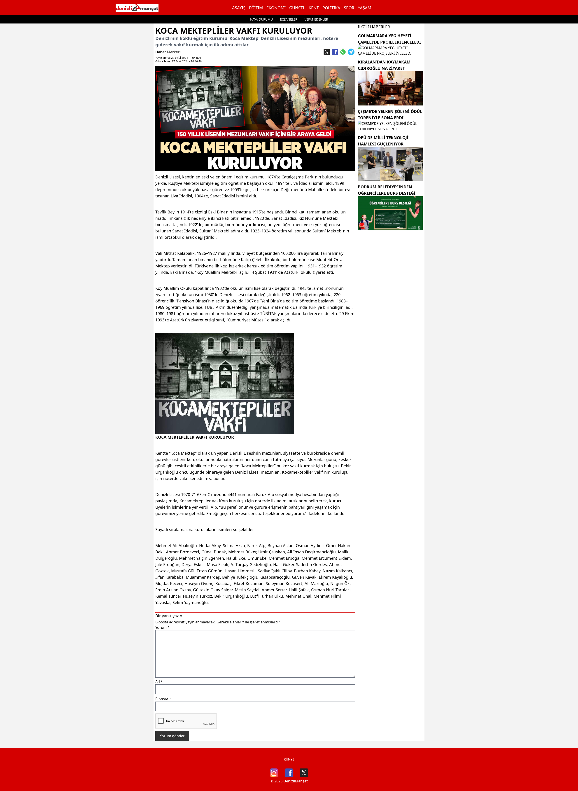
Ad (159, 681)
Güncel (297, 7)
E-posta (163, 698)
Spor (349, 7)
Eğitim (256, 7)
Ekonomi (276, 7)
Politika (331, 7)
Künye (289, 759)
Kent (314, 7)
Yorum (162, 627)
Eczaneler (288, 19)
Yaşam (364, 7)
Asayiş (238, 7)
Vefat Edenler (316, 19)
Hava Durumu (261, 19)
